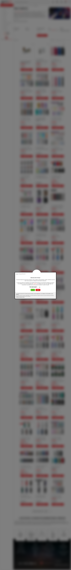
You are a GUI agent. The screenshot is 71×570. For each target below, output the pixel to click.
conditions (35, 283)
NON (38, 289)
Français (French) (22, 273)
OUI (33, 289)
